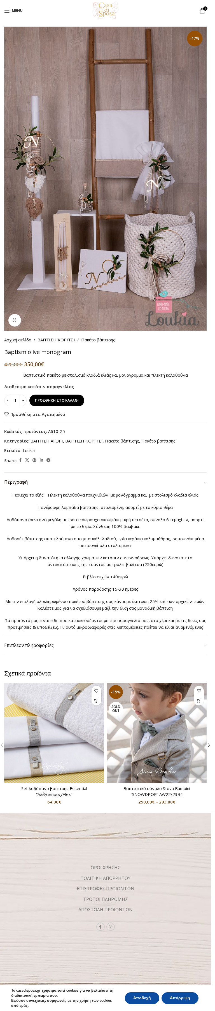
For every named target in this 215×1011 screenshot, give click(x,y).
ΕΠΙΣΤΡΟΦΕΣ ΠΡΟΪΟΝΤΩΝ (105, 889)
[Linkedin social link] (41, 460)
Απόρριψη (180, 998)
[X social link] (27, 460)
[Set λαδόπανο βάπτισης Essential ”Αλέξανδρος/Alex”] (54, 733)
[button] (96, 700)
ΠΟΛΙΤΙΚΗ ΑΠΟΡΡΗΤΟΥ (105, 878)
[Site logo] (105, 10)
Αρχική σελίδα (17, 340)
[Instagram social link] (110, 927)
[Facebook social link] (20, 460)
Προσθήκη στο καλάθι (57, 400)
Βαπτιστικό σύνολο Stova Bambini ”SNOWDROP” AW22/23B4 (156, 791)
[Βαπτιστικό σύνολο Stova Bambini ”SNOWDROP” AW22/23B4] (157, 733)
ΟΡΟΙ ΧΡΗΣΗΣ (105, 868)
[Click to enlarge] (14, 320)
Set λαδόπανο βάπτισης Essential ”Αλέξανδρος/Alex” (54, 791)
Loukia (29, 450)
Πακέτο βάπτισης (98, 340)
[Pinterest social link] (34, 460)
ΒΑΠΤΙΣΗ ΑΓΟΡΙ (47, 441)
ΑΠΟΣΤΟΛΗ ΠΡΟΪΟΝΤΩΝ (105, 910)
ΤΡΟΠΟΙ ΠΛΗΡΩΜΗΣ (105, 899)
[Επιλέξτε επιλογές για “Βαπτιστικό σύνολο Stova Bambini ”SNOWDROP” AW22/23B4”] (199, 700)
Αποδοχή (142, 998)
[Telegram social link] (48, 460)
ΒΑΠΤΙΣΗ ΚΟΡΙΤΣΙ (56, 340)
